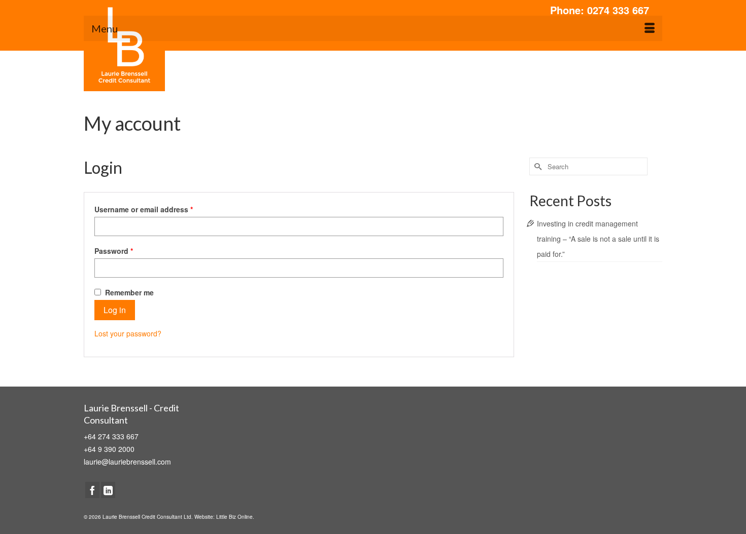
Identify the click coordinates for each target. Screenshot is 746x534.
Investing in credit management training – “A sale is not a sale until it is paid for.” (598, 238)
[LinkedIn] (108, 490)
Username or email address (143, 209)
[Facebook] (92, 490)
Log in (115, 310)
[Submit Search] (537, 166)
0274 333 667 (618, 10)
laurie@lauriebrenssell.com (127, 461)
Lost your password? (127, 333)
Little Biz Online (234, 516)
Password (113, 251)
